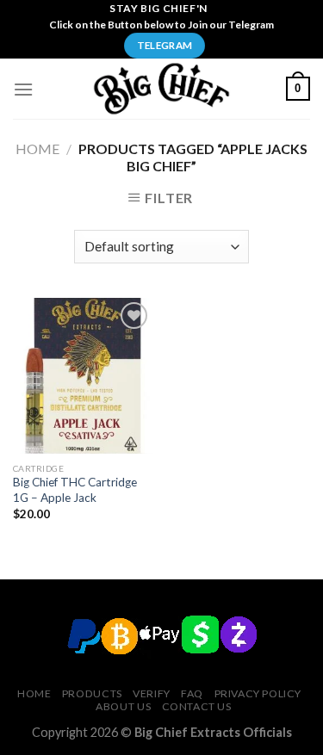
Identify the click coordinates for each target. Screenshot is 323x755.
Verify (152, 693)
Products (92, 693)
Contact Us (197, 706)
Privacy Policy (258, 693)
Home (37, 148)
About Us (123, 706)
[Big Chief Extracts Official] (162, 89)
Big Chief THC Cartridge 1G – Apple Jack (75, 489)
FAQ (192, 693)
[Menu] (23, 89)
